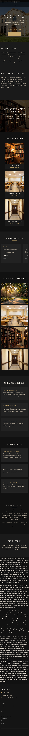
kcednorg (5, 2)
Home (2, 713)
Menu (14, 5)
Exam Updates (14, 34)
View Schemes (14, 122)
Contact (2, 723)
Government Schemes (14, 29)
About (2, 720)
